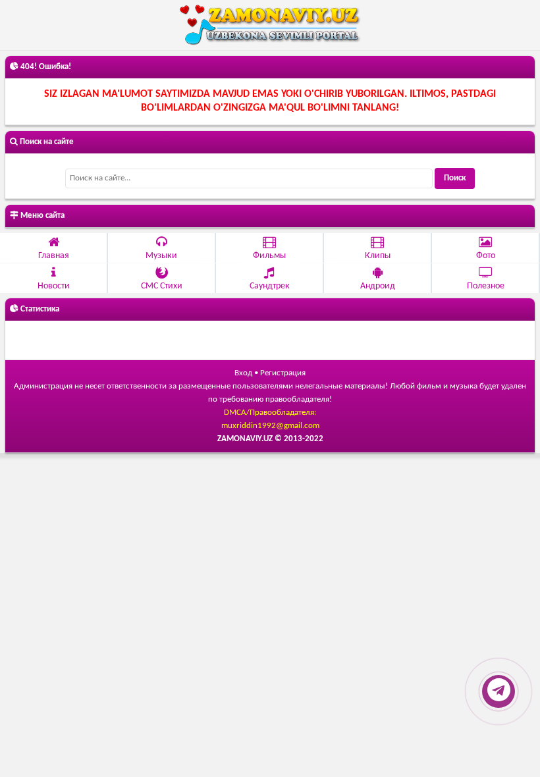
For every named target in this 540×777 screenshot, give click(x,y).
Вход (243, 373)
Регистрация (283, 373)
